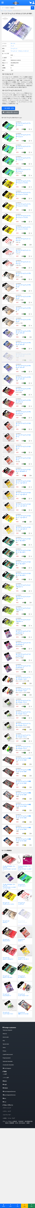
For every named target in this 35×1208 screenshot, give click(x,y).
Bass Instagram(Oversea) (9, 1095)
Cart (31, 1206)
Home (3, 1206)
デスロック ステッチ (23, 51)
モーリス (13, 43)
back (11, 1206)
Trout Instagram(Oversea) (10, 1091)
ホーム (2, 10)
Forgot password (6, 1058)
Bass (5, 1098)
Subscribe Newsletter (8, 1061)
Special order (6, 1044)
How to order (6, 1037)
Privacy (4, 1051)
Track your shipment (7, 1030)
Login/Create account (8, 1054)
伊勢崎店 (6, 1088)
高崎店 (5, 1081)
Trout (5, 1102)
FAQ (4, 1040)
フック (5, 10)
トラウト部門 (6, 1077)
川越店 (5, 1084)
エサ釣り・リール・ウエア (9, 1118)
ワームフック (10, 10)
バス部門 (5, 1074)
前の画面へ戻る (9, 108)
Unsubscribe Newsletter (8, 1065)
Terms (4, 1047)
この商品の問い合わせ (11, 112)
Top (17, 1206)
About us (5, 1033)
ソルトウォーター (7, 1114)
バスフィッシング (7, 1107)
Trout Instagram (7, 1068)
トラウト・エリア (7, 1111)
